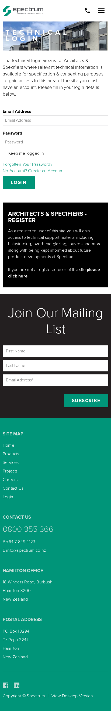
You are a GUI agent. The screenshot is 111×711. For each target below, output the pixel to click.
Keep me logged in (26, 153)
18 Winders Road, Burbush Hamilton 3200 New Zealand (28, 590)
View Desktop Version (72, 696)
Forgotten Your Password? (27, 164)
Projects (10, 471)
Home (8, 445)
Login (8, 497)
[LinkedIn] (16, 685)
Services (11, 462)
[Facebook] (5, 685)
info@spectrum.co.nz (26, 550)
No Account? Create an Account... (35, 171)
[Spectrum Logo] (23, 10)
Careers (10, 479)
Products (11, 454)
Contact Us (13, 488)
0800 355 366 (28, 529)
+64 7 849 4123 (20, 541)
